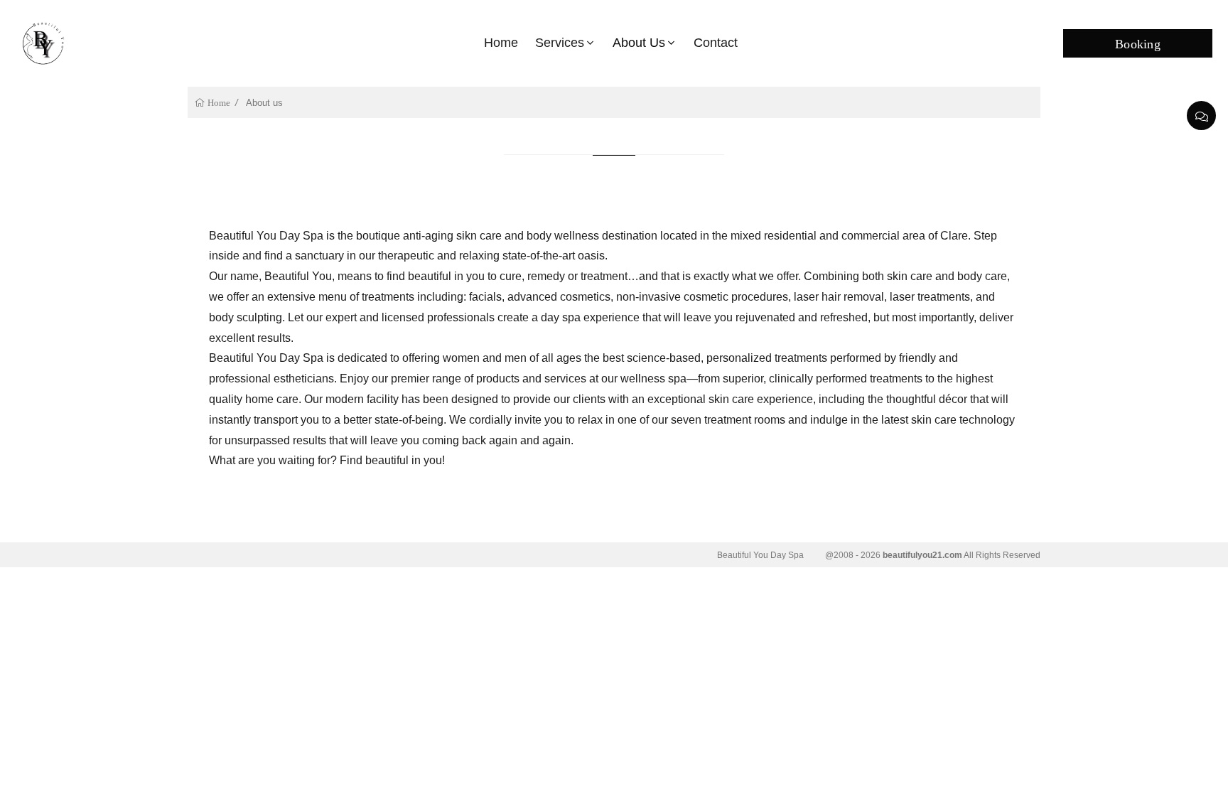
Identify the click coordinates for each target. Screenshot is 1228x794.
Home (501, 43)
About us (639, 43)
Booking (1137, 42)
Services (559, 43)
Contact (716, 43)
